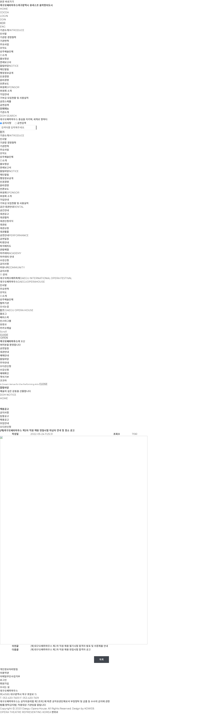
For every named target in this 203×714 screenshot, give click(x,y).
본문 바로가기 (7, 1)
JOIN (3, 19)
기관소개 (12, 30)
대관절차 (4, 217)
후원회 (9, 87)
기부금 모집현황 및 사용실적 (14, 98)
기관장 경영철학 (8, 37)
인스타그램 (5, 321)
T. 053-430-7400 (10, 697)
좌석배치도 (5, 246)
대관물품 (4, 231)
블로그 (3, 313)
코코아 (3, 380)
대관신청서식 (6, 221)
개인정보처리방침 (9, 669)
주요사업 (4, 44)
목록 (101, 659)
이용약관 (4, 673)
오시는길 (4, 306)
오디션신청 (5, 366)
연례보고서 (5, 62)
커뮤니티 (12, 267)
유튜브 (3, 324)
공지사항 (6, 123)
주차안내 (4, 362)
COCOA (4, 12)
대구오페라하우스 (22, 281)
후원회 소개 (6, 90)
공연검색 (4, 105)
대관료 (3, 224)
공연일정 (4, 239)
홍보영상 (4, 58)
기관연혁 (4, 41)
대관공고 (4, 214)
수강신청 (4, 260)
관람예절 (4, 249)
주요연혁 (4, 288)
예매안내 (4, 355)
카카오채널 (5, 328)
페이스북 (4, 317)
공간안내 (4, 210)
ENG (2, 26)
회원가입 (4, 683)
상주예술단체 (6, 51)
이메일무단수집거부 (10, 676)
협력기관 (4, 303)
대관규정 (4, 228)
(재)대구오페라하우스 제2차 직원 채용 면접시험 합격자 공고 (60, 649)
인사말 (3, 33)
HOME (4, 8)
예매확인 (4, 373)
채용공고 (4, 419)
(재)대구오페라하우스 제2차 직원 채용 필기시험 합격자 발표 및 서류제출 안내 (69, 646)
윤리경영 (4, 80)
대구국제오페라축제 (36, 278)
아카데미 (10, 253)
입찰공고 (4, 416)
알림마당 (9, 65)
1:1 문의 (3, 274)
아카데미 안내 (7, 256)
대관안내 (4, 352)
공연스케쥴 (5, 101)
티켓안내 (4, 242)
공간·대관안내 (12, 206)
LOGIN (4, 16)
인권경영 (4, 76)
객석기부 (4, 377)
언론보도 (4, 83)
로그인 (3, 680)
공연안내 (14, 235)
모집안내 (4, 423)
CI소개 (3, 55)
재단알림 (4, 69)
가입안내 (4, 94)
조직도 (3, 48)
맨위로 (55, 712)
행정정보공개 (6, 73)
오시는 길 (5, 687)
